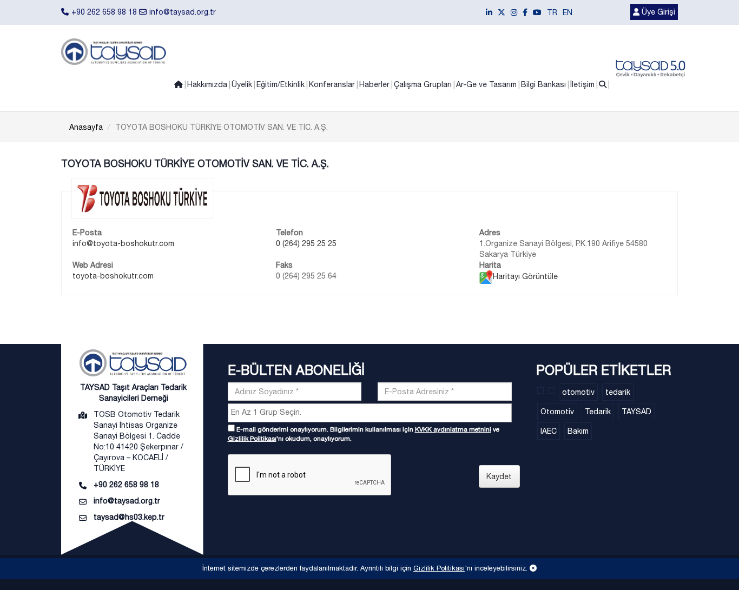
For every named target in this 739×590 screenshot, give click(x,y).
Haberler (374, 84)
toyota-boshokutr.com (113, 275)
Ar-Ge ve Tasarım (486, 84)
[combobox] (370, 412)
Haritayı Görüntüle (525, 276)
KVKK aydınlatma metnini (453, 429)
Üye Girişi (657, 12)
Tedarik (598, 411)
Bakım (578, 431)
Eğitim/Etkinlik (280, 84)
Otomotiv (557, 411)
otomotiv (578, 392)
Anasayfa (86, 127)
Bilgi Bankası (543, 84)
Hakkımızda (207, 84)
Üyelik (242, 84)
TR (552, 12)
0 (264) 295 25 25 (306, 243)
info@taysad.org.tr (182, 12)
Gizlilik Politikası (252, 438)
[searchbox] (371, 412)
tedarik (617, 392)
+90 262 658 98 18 (104, 12)
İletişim (582, 84)
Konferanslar (332, 84)
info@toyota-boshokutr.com (123, 243)
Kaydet (499, 476)
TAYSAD (636, 411)
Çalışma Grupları (423, 84)
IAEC (548, 431)
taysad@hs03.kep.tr (129, 517)
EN (567, 12)
